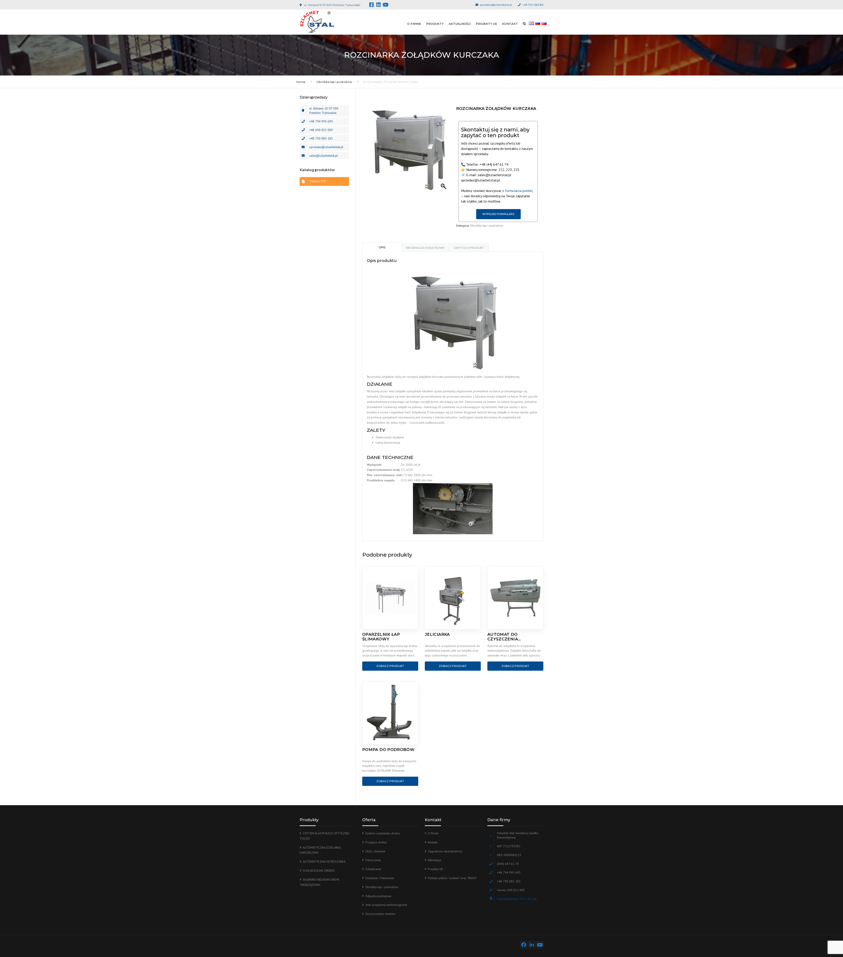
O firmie (414, 23)
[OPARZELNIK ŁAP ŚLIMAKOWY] (390, 597)
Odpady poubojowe (378, 896)
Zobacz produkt (390, 666)
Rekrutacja (434, 860)
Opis (382, 247)
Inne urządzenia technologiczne (386, 905)
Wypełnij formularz (498, 214)
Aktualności (460, 23)
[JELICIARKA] (453, 597)
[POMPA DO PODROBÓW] (390, 713)
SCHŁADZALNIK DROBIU (319, 871)
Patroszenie (373, 860)
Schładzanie (373, 869)
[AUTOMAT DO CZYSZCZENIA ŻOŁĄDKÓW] (515, 597)
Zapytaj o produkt (469, 247)
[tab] (382, 247)
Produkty (435, 23)
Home (300, 82)
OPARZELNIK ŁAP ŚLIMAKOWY (381, 636)
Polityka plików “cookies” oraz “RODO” (452, 878)
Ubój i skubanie (375, 851)
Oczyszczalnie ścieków (380, 914)
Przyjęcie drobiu (376, 842)
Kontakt (510, 23)
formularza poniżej (519, 190)
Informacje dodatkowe (425, 247)
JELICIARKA (437, 634)
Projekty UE (486, 23)
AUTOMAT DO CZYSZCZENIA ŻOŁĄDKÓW (502, 636)
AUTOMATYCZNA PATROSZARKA (324, 862)
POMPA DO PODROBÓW (388, 749)
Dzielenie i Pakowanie (379, 878)
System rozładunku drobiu (382, 833)
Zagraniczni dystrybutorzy (445, 851)
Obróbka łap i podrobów (334, 82)
